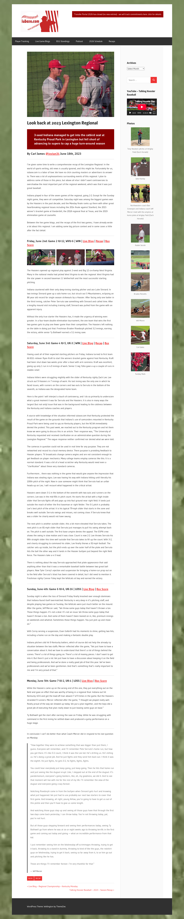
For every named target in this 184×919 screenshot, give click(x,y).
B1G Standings (62, 41)
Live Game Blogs (42, 41)
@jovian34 (53, 153)
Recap (99, 241)
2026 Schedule (95, 41)
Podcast (79, 41)
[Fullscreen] (154, 113)
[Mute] (150, 113)
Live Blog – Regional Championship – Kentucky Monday (53, 886)
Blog (30, 878)
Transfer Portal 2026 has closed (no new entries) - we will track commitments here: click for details (117, 14)
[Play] (130, 113)
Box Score (102, 589)
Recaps (112, 41)
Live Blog (88, 241)
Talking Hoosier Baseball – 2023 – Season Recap (91, 890)
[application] (142, 107)
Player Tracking (22, 41)
